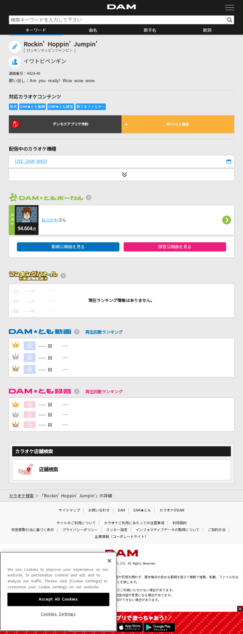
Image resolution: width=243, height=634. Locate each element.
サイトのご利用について (76, 523)
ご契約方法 (217, 530)
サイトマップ (69, 510)
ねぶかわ (49, 220)
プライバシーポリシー (80, 530)
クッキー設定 (116, 530)
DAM (121, 510)
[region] (58, 591)
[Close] (109, 560)
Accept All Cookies (58, 599)
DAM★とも (142, 510)
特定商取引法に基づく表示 (32, 530)
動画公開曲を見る (68, 247)
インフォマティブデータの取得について (167, 530)
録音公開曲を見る (174, 247)
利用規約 (179, 523)
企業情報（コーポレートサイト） (121, 537)
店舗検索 (48, 469)
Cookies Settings (58, 614)
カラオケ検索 (21, 496)
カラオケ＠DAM (171, 510)
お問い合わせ (99, 510)
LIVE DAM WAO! (31, 161)
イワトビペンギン (45, 61)
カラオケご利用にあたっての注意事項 (134, 523)
